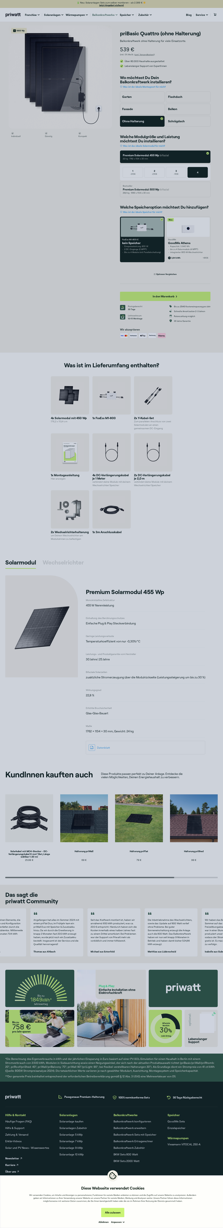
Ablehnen (104, 1222)
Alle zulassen (112, 1212)
